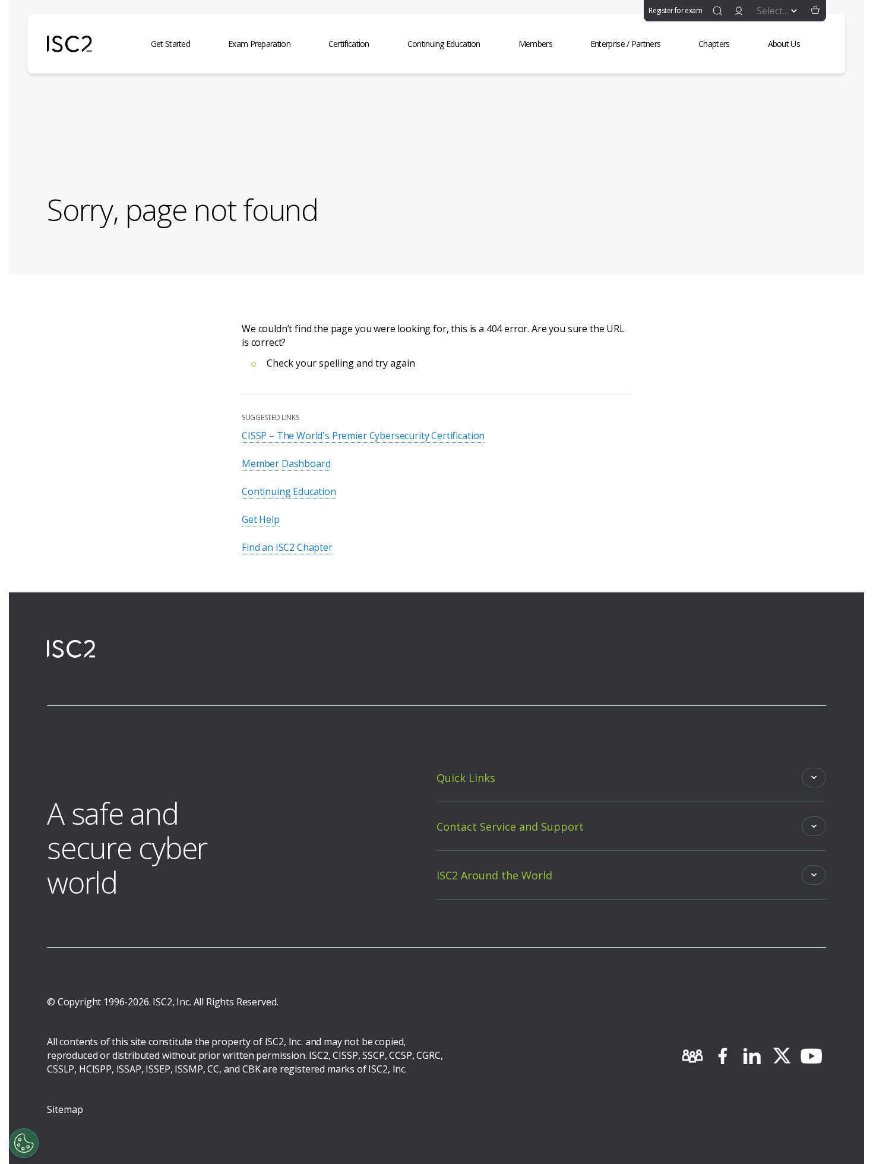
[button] (815, 10)
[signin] (738, 10)
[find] (717, 10)
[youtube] (811, 1056)
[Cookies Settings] (24, 1143)
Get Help (261, 519)
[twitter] (781, 1056)
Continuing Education (289, 491)
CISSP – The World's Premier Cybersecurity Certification (363, 435)
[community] (692, 1056)
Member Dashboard (286, 463)
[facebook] (722, 1056)
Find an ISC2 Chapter (287, 547)
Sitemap (65, 1109)
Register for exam (675, 10)
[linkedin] (752, 1056)
